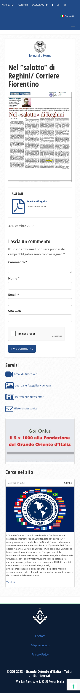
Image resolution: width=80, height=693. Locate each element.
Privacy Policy (40, 654)
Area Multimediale (25, 374)
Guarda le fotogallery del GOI (32, 385)
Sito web (14, 311)
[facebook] (52, 5)
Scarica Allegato (37, 201)
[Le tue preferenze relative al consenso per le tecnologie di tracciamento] (73, 686)
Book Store (38, 4)
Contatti (23, 4)
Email (13, 295)
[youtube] (58, 5)
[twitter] (46, 5)
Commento (17, 262)
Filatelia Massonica (25, 408)
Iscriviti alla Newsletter (29, 397)
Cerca (68, 483)
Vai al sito (11, 582)
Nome (14, 278)
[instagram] (64, 5)
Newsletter (8, 4)
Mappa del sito (40, 645)
